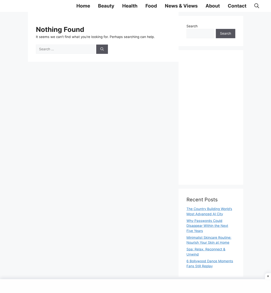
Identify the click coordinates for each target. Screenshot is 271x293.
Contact (237, 6)
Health (129, 6)
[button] (256, 6)
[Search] (102, 49)
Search (192, 26)
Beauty (106, 6)
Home (83, 6)
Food (151, 6)
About (213, 6)
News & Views (181, 6)
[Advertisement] (210, 117)
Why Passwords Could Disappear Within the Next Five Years (207, 226)
